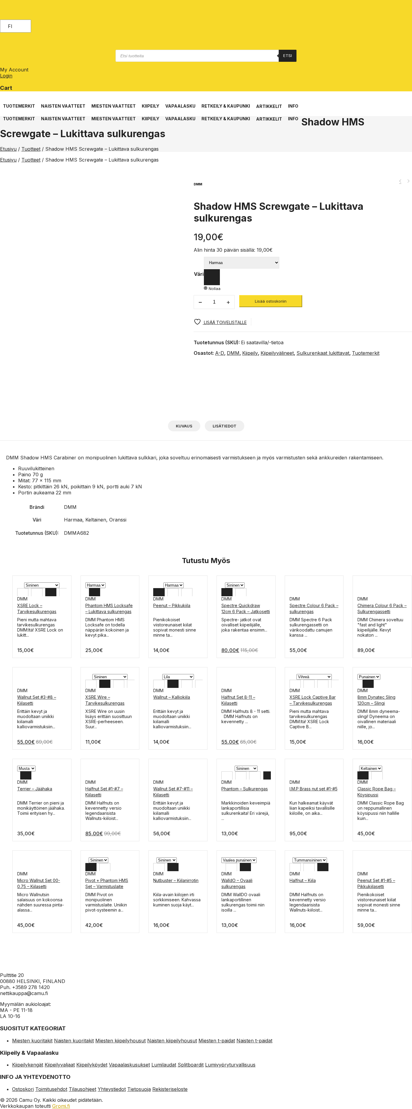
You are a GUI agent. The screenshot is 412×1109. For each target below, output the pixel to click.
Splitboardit (191, 1065)
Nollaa (214, 288)
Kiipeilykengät (27, 1065)
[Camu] (27, 17)
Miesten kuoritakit (32, 1041)
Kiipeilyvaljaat (60, 1065)
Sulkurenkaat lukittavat (322, 353)
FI (10, 26)
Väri (199, 274)
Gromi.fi (61, 1106)
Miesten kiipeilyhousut (120, 1041)
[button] (19, 103)
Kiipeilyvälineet (277, 353)
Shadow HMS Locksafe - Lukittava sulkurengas (400, 181)
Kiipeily (250, 353)
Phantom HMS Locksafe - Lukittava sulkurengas (408, 181)
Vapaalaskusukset (129, 1065)
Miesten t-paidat (216, 1041)
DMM (233, 353)
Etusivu (8, 149)
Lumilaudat (163, 1065)
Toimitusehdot (51, 1089)
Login (6, 76)
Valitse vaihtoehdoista (39, 619)
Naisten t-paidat (254, 1041)
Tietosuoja (139, 1089)
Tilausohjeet (82, 1089)
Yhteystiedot (112, 1089)
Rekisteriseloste (170, 1089)
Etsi (287, 55)
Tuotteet (30, 149)
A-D (219, 353)
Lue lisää (25, 711)
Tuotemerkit (365, 353)
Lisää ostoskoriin (271, 301)
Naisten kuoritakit (74, 1041)
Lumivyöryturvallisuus (230, 1065)
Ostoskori (23, 1089)
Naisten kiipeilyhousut (172, 1041)
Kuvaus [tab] (184, 426)
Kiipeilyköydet (91, 1065)
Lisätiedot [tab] (224, 426)
